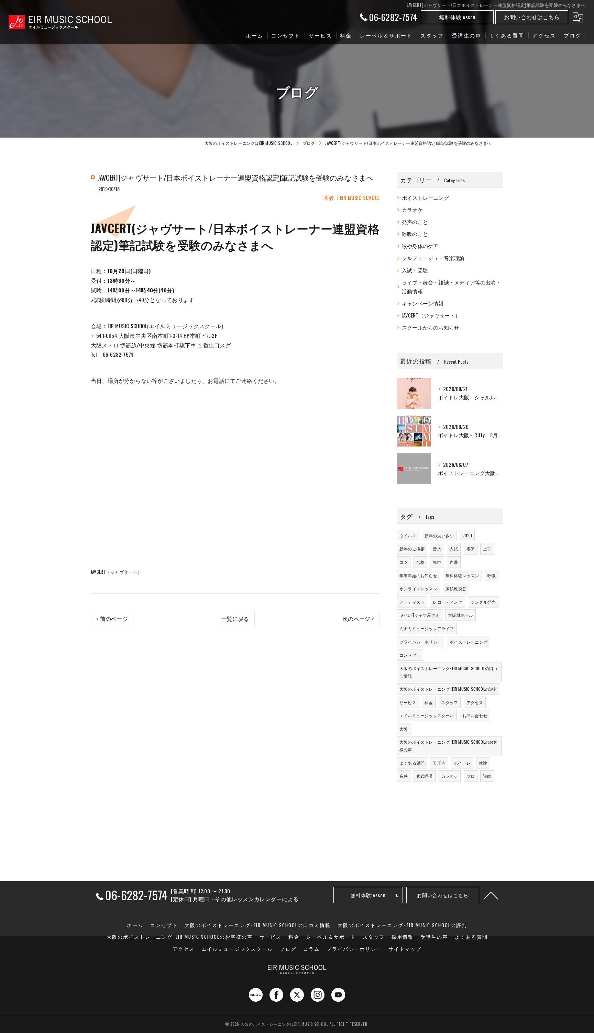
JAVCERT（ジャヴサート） (116, 571)
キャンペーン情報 (423, 303)
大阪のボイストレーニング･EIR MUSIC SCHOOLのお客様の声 (448, 745)
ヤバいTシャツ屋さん (419, 615)
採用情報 (403, 936)
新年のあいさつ (439, 535)
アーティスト (412, 602)
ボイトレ (462, 763)
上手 (487, 548)
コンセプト (409, 655)
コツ (403, 562)
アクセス (474, 702)
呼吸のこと (415, 233)
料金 (429, 702)
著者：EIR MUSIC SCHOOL (351, 197)
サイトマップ (404, 948)
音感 (403, 776)
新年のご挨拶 (412, 548)
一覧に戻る (235, 618)
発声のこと (415, 221)
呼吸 (491, 575)
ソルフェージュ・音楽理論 (433, 257)
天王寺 (439, 763)
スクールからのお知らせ (430, 327)
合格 (420, 562)
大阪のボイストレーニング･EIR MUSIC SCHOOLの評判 (448, 689)
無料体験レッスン (462, 575)
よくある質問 (412, 763)
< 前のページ (112, 618)
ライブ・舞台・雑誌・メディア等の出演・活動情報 (451, 287)
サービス (407, 702)
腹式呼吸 (424, 776)
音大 (437, 548)
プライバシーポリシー (420, 642)
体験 (483, 763)
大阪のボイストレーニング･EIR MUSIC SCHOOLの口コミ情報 (448, 672)
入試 (454, 548)
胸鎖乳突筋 (456, 588)
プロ (470, 776)
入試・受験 (415, 270)
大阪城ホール (460, 615)
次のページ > (358, 618)
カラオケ (412, 209)
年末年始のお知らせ (418, 575)
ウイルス (407, 535)
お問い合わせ (474, 715)
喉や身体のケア (420, 245)
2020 (467, 535)
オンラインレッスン (418, 588)
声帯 (454, 562)
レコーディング (447, 602)
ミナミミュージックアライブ (426, 628)
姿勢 (470, 548)
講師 (487, 776)
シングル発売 (483, 602)
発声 (437, 562)
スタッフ (449, 702)
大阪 (403, 729)
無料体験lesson (457, 17)
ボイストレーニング (425, 197)
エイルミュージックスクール (426, 715)
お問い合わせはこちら (532, 17)
